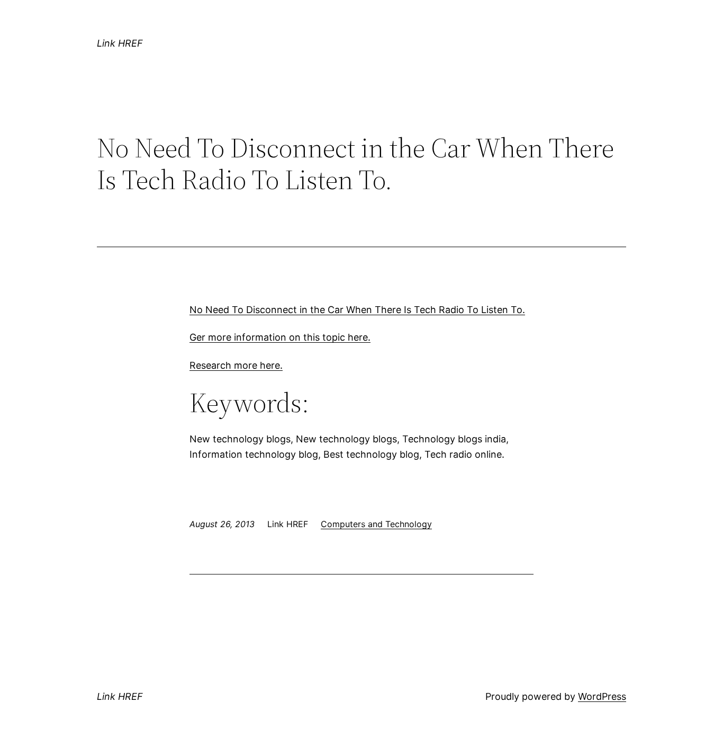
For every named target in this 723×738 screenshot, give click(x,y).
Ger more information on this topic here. (279, 337)
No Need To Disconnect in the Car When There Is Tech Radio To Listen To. (357, 309)
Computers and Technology (376, 524)
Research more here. (236, 365)
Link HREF (120, 43)
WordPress (602, 696)
